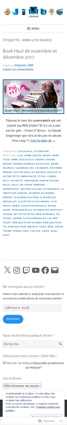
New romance (45, 214)
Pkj (58, 214)
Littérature (41, 151)
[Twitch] (26, 270)
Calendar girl (24, 168)
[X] (7, 270)
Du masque (38, 172)
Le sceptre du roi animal (34, 201)
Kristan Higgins (31, 189)
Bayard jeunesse (24, 164)
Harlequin (31, 180)
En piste (52, 172)
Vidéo (45, 231)
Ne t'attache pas (24, 214)
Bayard (7, 164)
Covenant (41, 168)
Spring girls (21, 231)
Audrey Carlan (45, 159)
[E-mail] (54, 270)
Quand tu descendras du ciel (32, 218)
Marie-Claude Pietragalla (29, 205)
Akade (46, 155)
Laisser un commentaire (18, 69)
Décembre (56, 168)
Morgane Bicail (22, 210)
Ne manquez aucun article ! (24, 286)
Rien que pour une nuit (23, 226)
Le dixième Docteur (26, 197)
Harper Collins (49, 180)
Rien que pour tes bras (27, 222)
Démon (7, 172)
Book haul (25, 151)
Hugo (6, 184)
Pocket (7, 218)
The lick (35, 231)
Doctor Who (21, 172)
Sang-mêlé (46, 226)
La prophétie (51, 189)
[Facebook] (45, 270)
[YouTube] (35, 270)
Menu (35, 28)
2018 (20, 155)
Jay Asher (26, 184)
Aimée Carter (32, 155)
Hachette (16, 180)
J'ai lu (15, 184)
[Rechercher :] (33, 344)
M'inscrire (13, 319)
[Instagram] (16, 270)
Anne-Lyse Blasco (22, 159)
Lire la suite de (43, 140)
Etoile (42, 176)
